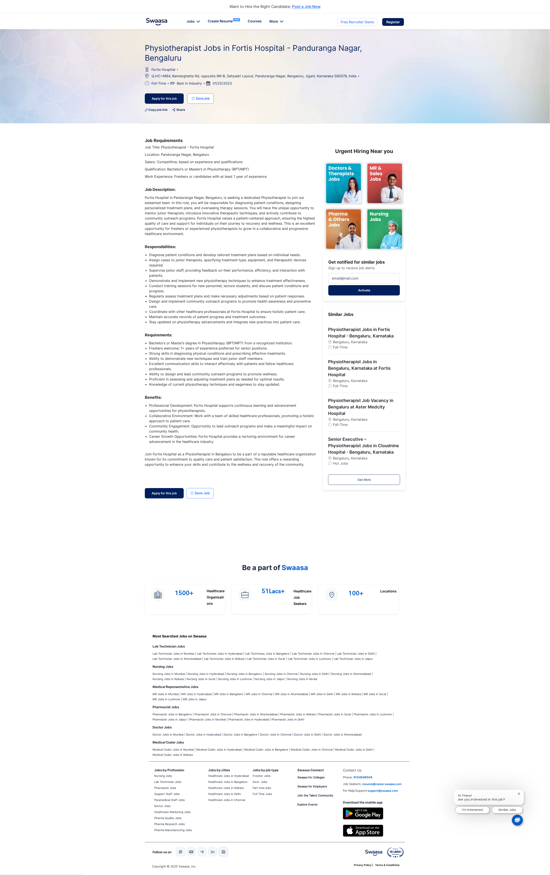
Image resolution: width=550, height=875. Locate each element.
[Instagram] (223, 851)
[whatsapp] (180, 851)
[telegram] (202, 851)
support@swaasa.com (383, 790)
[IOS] (363, 830)
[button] (393, 22)
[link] (156, 21)
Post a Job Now (306, 7)
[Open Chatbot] (517, 820)
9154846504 (362, 777)
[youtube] (191, 851)
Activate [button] (364, 290)
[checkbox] (200, 98)
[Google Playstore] (363, 813)
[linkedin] (212, 851)
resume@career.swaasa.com (382, 784)
